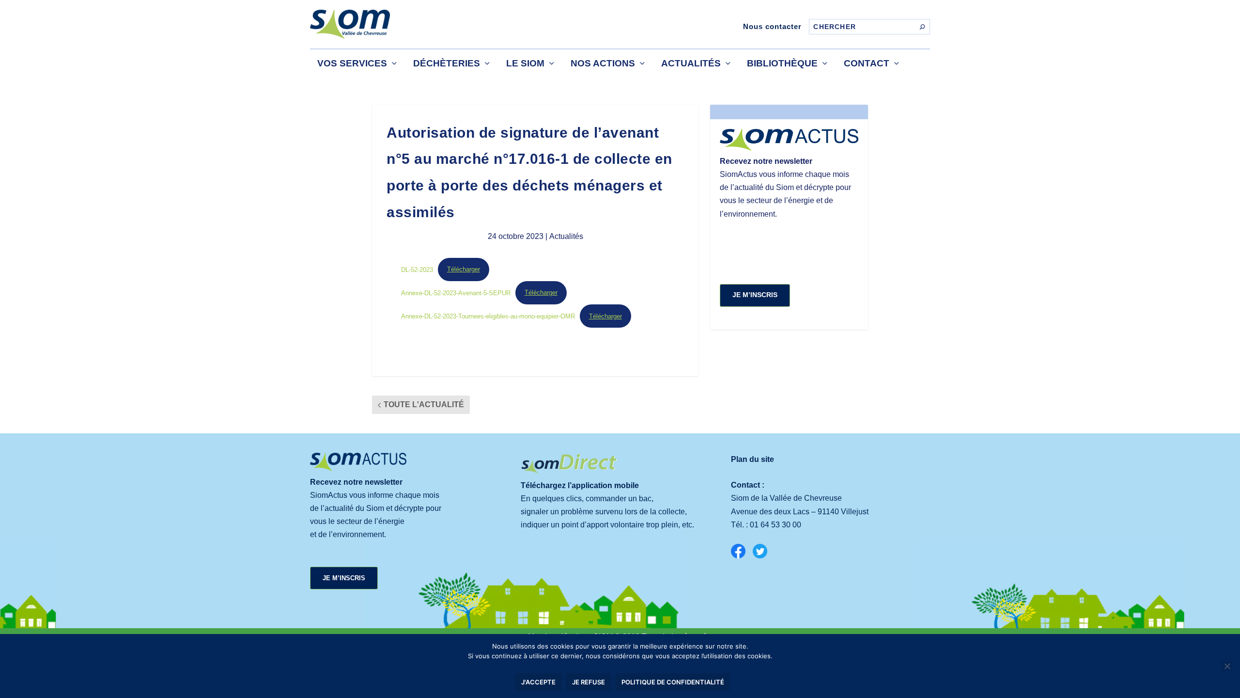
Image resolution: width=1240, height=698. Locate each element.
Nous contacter (772, 26)
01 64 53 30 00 (775, 525)
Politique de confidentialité (672, 682)
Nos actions (603, 63)
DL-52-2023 (417, 269)
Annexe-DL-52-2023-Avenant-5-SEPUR (456, 292)
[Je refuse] (1227, 666)
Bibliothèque (782, 63)
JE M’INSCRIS (754, 295)
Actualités (691, 63)
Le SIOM (525, 63)
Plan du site (752, 459)
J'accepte (538, 682)
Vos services (352, 63)
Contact (866, 63)
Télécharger (463, 269)
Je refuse (588, 682)
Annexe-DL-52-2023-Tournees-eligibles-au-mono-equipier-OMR (488, 316)
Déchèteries (446, 63)
